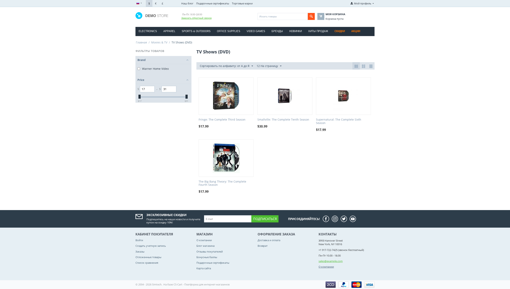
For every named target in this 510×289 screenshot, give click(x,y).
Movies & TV (159, 42)
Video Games (256, 31)
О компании (204, 240)
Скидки (339, 31)
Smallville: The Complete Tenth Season (283, 119)
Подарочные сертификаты (212, 3)
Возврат (263, 246)
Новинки (295, 31)
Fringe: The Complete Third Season (222, 119)
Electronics (148, 31)
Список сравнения (146, 262)
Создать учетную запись (150, 246)
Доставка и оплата (269, 240)
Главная (141, 42)
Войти (139, 240)
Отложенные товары (148, 257)
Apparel (169, 31)
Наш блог (187, 3)
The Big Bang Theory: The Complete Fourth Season (222, 183)
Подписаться (265, 219)
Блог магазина (205, 246)
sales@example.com (331, 261)
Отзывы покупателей (209, 251)
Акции (355, 31)
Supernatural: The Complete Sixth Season (338, 121)
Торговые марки (242, 3)
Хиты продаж (318, 31)
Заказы (139, 251)
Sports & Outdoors (196, 31)
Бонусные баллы (206, 257)
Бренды (277, 31)
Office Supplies (228, 31)
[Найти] (311, 16)
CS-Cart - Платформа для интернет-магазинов (202, 284)
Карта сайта (203, 268)
